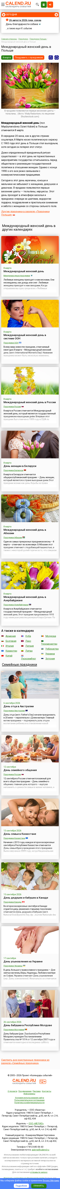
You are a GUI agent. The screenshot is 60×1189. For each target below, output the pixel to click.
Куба (28, 636)
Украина (50, 653)
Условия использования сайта (29, 1098)
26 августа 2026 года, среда (25, 20)
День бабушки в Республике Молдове (28, 1025)
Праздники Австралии (14, 711)
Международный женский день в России (30, 402)
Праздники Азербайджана (16, 605)
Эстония (50, 658)
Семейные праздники (19, 664)
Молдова (50, 636)
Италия (10, 645)
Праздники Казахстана (14, 838)
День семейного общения (20, 770)
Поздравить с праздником (29, 57)
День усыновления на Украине (23, 961)
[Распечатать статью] (56, 57)
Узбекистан (52, 648)
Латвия (29, 645)
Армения (11, 636)
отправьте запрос (38, 1172)
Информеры (29, 1094)
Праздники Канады (13, 902)
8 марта (7, 57)
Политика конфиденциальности (29, 1102)
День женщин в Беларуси (20, 466)
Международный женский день (24, 271)
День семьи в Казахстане (20, 833)
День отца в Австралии (19, 706)
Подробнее (21, 1186)
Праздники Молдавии (14, 1029)
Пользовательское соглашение (29, 1100)
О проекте (12, 1091)
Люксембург (28, 658)
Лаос (28, 641)
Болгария (11, 641)
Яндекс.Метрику (51, 1180)
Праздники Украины (13, 966)
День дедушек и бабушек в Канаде (26, 897)
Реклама (37, 1091)
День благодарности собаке (22, 24)
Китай (9, 655)
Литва (28, 650)
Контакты (46, 1091)
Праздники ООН (11, 343)
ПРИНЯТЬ (39, 1186)
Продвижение (25, 1091)
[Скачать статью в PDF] (51, 57)
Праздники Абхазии (13, 537)
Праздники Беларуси (13, 470)
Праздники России (12, 406)
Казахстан (11, 650)
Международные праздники (17, 275)
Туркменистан (49, 643)
